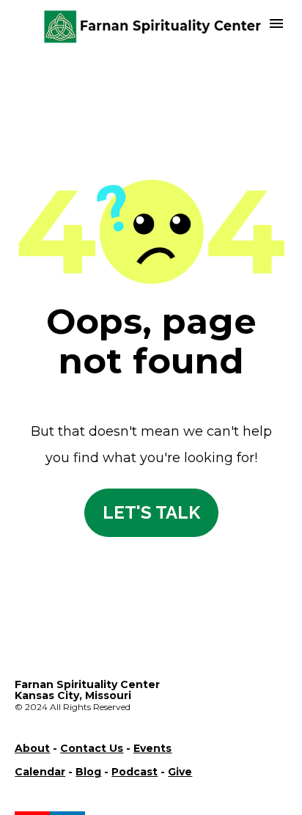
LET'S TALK (151, 512)
